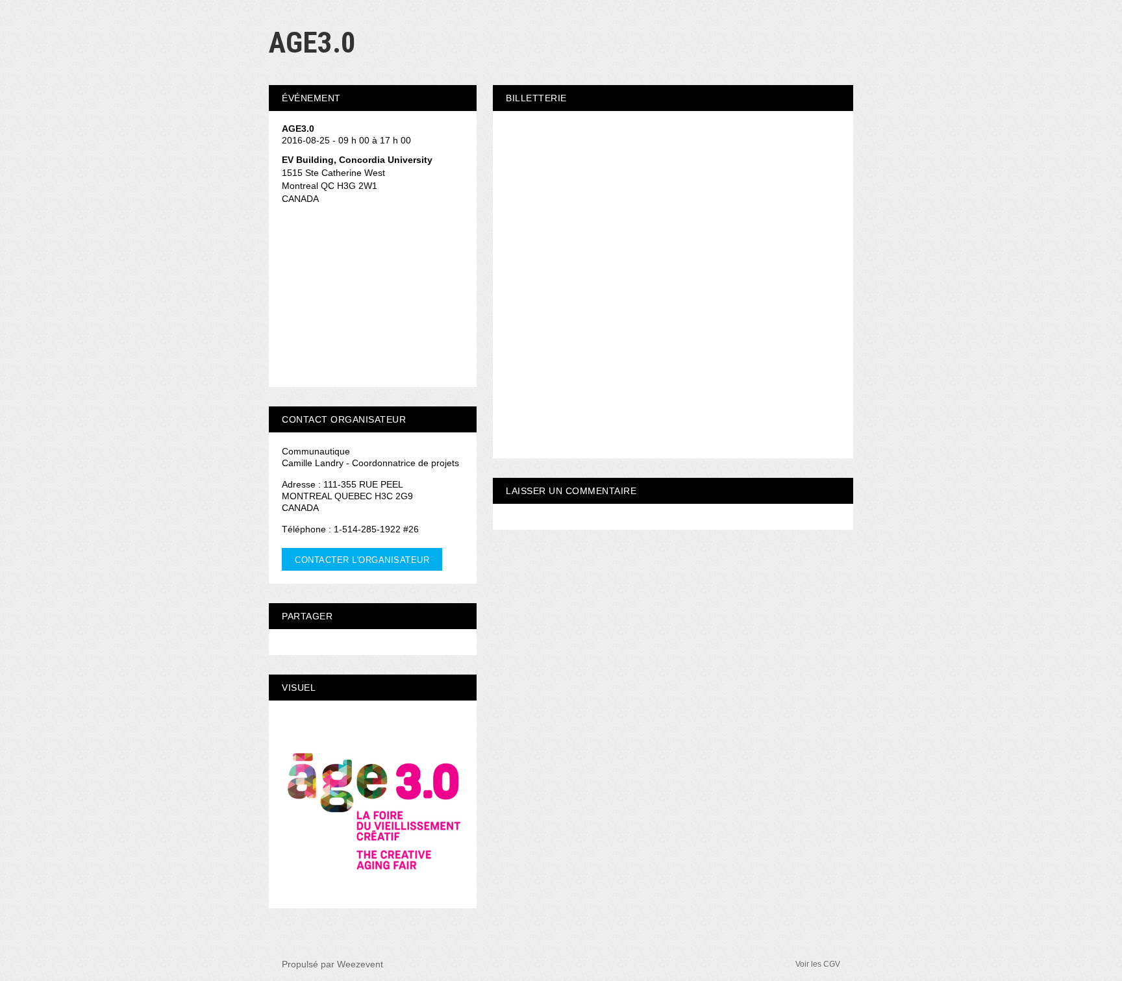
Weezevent (360, 964)
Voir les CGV (817, 964)
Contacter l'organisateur (362, 560)
